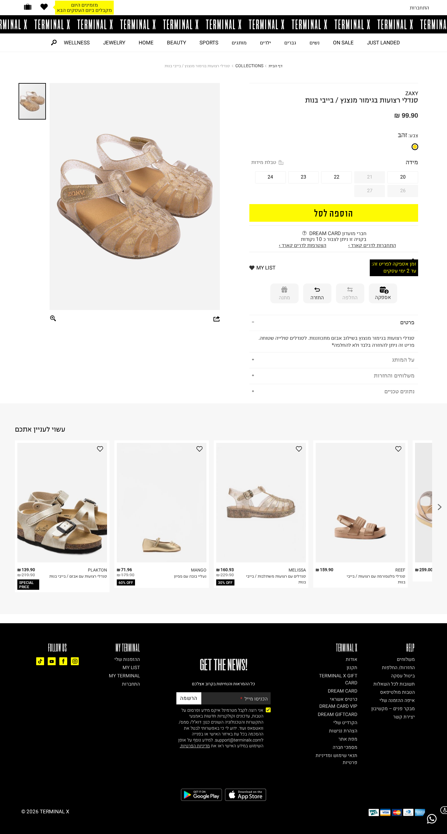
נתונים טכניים (399, 391)
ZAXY (411, 93)
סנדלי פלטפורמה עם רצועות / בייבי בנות (376, 579)
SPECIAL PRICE (26, 585)
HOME (146, 43)
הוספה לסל (333, 213)
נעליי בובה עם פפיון (190, 576)
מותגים (239, 43)
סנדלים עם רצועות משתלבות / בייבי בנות (276, 579)
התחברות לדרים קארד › (372, 245)
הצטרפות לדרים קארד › (302, 245)
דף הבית (275, 65)
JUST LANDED (383, 43)
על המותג (403, 359)
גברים (290, 43)
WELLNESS (77, 43)
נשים (315, 43)
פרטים (407, 322)
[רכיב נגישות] (442, 810)
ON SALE (343, 43)
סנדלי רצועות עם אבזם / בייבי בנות (78, 576)
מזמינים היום (84, 5)
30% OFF (225, 583)
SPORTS (208, 43)
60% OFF (126, 583)
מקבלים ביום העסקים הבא (84, 10)
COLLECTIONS (249, 65)
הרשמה (188, 698)
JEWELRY (114, 43)
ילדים (265, 43)
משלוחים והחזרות (394, 375)
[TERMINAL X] (223, 24)
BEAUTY (176, 43)
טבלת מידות (263, 162)
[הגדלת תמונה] (53, 318)
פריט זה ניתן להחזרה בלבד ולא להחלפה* (336, 341)
